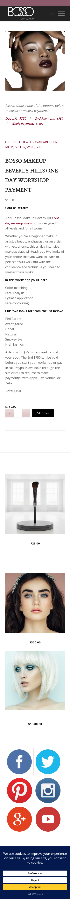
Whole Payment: (27, 123)
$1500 (39, 123)
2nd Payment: (46, 118)
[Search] (50, 13)
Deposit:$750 (15, 118)
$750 (60, 118)
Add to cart (43, 413)
